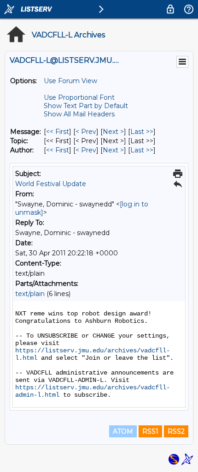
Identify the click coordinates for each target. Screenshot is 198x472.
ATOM (123, 431)
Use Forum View (70, 81)
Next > (113, 131)
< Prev (86, 131)
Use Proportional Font (79, 97)
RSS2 (176, 431)
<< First (57, 131)
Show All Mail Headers (79, 114)
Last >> (141, 131)
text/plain (30, 294)
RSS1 (150, 431)
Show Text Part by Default (86, 106)
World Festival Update (50, 184)
